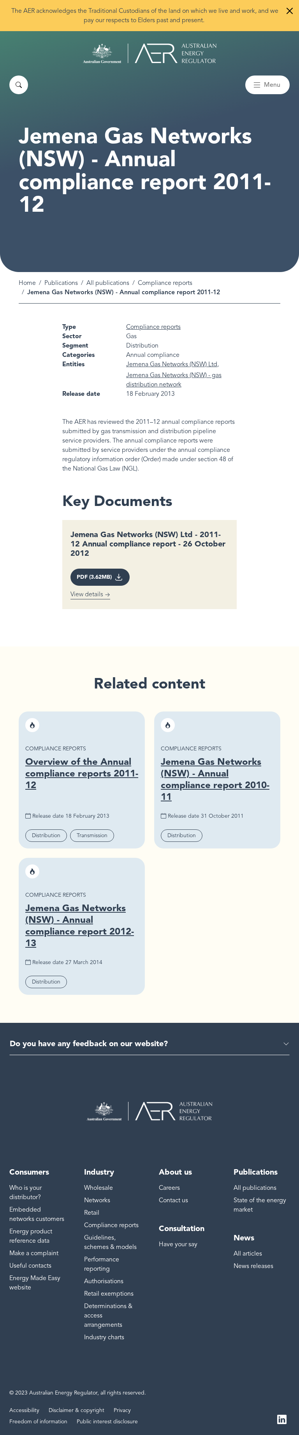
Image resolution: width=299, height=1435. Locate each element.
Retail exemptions (109, 1294)
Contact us (173, 1200)
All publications (107, 283)
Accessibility (24, 1410)
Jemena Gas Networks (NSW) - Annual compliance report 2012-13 (79, 925)
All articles (248, 1254)
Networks (97, 1200)
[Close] (289, 11)
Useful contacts (30, 1266)
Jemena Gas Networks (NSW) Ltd (171, 364)
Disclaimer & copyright (76, 1410)
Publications (61, 283)
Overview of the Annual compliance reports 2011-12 (81, 773)
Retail (91, 1213)
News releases (253, 1266)
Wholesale (98, 1188)
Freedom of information (38, 1421)
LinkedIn (282, 1419)
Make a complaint (33, 1253)
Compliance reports (165, 283)
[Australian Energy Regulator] (149, 53)
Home (27, 283)
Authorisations (103, 1281)
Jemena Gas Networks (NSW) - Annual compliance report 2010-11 (215, 779)
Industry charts (104, 1337)
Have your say (178, 1244)
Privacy (122, 1410)
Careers (169, 1188)
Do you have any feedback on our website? (89, 1043)
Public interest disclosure (107, 1421)
